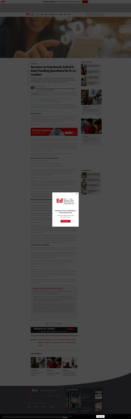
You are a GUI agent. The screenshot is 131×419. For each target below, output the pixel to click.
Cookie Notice (64, 417)
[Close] (128, 416)
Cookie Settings (100, 416)
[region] (65, 416)
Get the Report (65, 221)
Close (77, 194)
